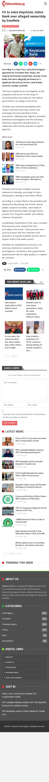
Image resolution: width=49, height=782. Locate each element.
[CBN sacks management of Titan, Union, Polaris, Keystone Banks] (8, 168)
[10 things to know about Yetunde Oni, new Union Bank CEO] (8, 145)
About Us (9, 657)
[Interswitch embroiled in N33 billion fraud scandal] (14, 293)
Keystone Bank (13, 263)
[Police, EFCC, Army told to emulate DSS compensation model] (8, 441)
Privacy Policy (11, 667)
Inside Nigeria (7, 613)
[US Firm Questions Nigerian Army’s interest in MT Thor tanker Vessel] (8, 511)
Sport (4, 635)
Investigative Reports (10, 26)
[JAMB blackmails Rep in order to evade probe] (8, 522)
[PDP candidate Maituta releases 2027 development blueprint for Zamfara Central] (8, 453)
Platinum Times (8, 586)
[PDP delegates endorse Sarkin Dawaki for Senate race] (8, 464)
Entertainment (7, 641)
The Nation (6, 619)
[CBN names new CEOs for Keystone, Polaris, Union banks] (8, 157)
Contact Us (10, 662)
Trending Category (9, 624)
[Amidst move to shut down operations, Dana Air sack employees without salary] (35, 293)
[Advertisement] (24, 756)
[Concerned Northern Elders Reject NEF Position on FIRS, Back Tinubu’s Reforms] (8, 499)
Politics (5, 630)
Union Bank (24, 263)
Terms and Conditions (14, 678)
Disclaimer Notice (12, 672)
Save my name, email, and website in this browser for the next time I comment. (24, 415)
